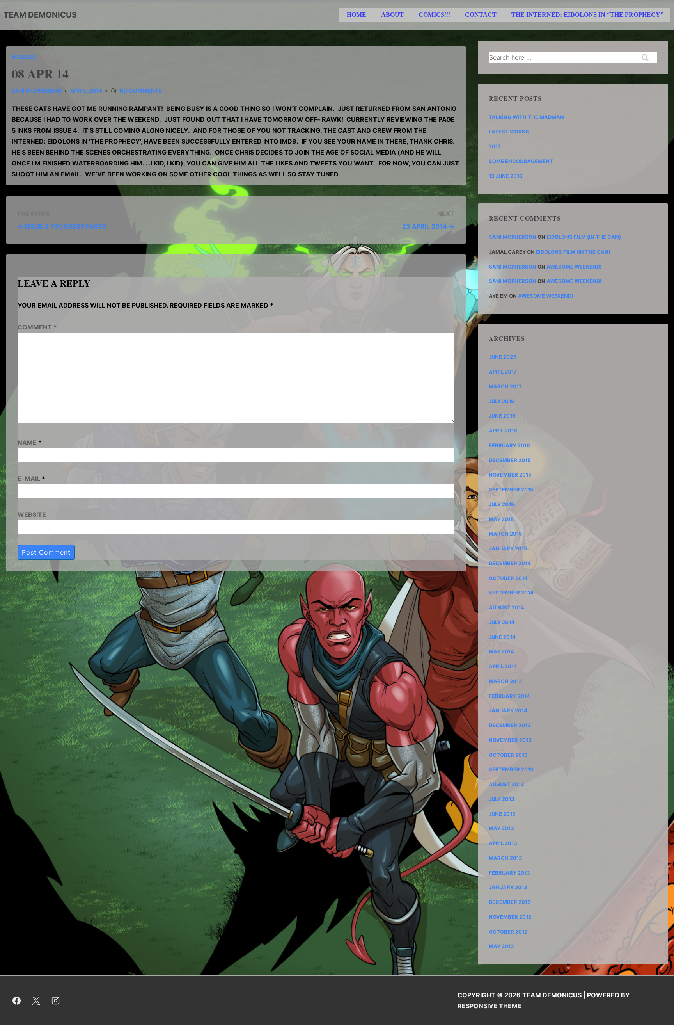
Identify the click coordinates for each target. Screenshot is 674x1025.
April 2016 (503, 430)
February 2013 (509, 873)
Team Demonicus (40, 15)
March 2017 (505, 386)
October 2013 (508, 755)
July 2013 (501, 799)
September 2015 (511, 489)
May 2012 (501, 946)
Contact (481, 14)
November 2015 (510, 475)
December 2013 (510, 725)
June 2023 (502, 357)
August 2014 (506, 607)
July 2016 (501, 401)
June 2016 (502, 416)
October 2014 (508, 578)
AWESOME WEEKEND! (573, 266)
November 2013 (510, 740)
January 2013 (508, 887)
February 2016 (509, 445)
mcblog (24, 56)
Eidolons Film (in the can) (583, 237)
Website (32, 514)
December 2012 (509, 902)
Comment (37, 327)
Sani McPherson (512, 237)
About (392, 14)
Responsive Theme (489, 1006)
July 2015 (501, 504)
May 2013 (501, 828)
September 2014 (511, 592)
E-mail (29, 478)
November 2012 (510, 917)
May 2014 (501, 651)
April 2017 (503, 371)
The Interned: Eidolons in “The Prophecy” (587, 14)
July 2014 (501, 622)
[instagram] (55, 1000)
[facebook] (16, 1000)
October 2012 (508, 932)
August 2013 (506, 784)
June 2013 (502, 814)
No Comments (140, 90)
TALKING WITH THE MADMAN (526, 117)
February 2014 (509, 696)
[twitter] (36, 1000)
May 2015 (501, 519)
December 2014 (510, 563)
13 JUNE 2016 (506, 176)
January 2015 (508, 548)
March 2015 (505, 533)
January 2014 (508, 710)
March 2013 (505, 858)
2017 (495, 146)
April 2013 (503, 843)
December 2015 (509, 460)
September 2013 (511, 769)
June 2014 (502, 637)
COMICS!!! (434, 14)
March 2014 (505, 681)
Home (356, 14)
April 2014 (503, 666)
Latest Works (509, 131)
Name (27, 443)
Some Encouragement (521, 161)
